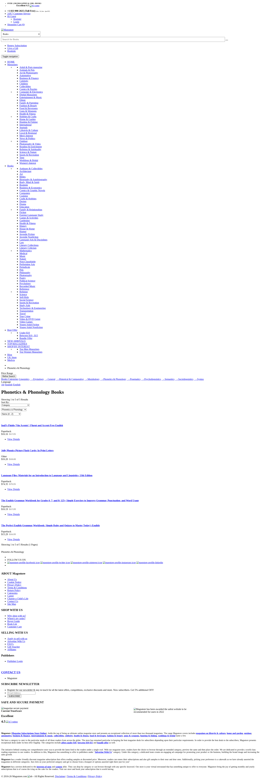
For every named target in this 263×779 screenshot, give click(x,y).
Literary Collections (29, 245)
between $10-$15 (85, 743)
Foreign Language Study (31, 215)
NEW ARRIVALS (16, 341)
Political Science (27, 280)
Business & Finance (29, 78)
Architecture (25, 171)
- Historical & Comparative (70, 379)
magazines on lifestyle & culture (211, 733)
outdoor (247, 733)
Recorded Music (27, 286)
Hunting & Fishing (28, 122)
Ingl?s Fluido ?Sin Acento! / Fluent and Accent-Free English (32, 425)
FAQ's (10, 644)
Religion (23, 291)
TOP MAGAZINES (17, 343)
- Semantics (167, 379)
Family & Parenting (28, 103)
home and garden (235, 733)
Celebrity (23, 81)
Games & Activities (28, 218)
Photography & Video (30, 144)
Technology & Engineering (32, 308)
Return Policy (14, 590)
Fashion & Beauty (28, 105)
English (16, 384)
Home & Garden (27, 119)
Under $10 (24, 332)
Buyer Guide (13, 621)
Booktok (11, 51)
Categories (12, 593)
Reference (24, 289)
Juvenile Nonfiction (28, 237)
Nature (22, 259)
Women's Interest (27, 163)
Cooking (23, 196)
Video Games (26, 322)
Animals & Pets (27, 70)
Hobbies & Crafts (27, 116)
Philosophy (24, 272)
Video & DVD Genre (29, 319)
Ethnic (22, 100)
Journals (23, 127)
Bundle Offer (25, 338)
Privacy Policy (14, 585)
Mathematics (25, 250)
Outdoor (23, 141)
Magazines (12, 64)
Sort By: (5, 402)
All (2, 384)
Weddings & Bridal (28, 160)
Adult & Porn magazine (30, 67)
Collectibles (25, 86)
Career (10, 596)
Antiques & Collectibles (30, 168)
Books (10, 166)
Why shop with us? (16, 615)
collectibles (59, 736)
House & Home (27, 228)
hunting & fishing (148, 736)
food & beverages (98, 736)
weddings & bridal (166, 736)
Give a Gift (12, 48)
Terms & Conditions (17, 587)
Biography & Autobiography (33, 179)
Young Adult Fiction (29, 324)
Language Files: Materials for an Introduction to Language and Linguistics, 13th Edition (46, 475)
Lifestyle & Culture (28, 130)
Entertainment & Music (30, 97)
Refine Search (8, 376)
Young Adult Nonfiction (31, 327)
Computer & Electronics (31, 92)
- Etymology (37, 379)
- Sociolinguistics (184, 379)
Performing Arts (27, 264)
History (23, 226)
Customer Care (14, 626)
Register (17, 19)
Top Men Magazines (29, 349)
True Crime (24, 316)
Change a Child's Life (17, 598)
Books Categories (9, 379)
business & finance (21, 736)
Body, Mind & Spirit (29, 182)
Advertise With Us (16, 641)
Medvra (11, 360)
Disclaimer (60, 776)
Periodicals (24, 267)
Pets (21, 270)
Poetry (22, 278)
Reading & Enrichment (30, 146)
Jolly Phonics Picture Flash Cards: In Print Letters (27, 450)
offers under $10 (68, 743)
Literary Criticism (27, 248)
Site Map (11, 604)
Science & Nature (28, 152)
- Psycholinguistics (151, 379)
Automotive (25, 75)
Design (22, 201)
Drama (22, 204)
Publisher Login (15, 661)
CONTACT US (10, 672)
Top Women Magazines (30, 352)
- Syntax (199, 379)
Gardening (24, 220)
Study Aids (24, 305)
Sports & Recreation (29, 155)
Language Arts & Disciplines (33, 239)
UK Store (12, 357)
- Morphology (92, 379)
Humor (22, 231)
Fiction (22, 212)
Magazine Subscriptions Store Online (29, 733)
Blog (9, 354)
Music (22, 256)
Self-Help (24, 297)
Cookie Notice (14, 582)
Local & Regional (28, 133)
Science (23, 294)
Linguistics (24, 379)
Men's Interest (26, 135)
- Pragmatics (133, 379)
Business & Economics (30, 187)
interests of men (44, 767)
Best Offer (12, 330)
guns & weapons (131, 736)
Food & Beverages (28, 108)
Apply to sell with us (17, 638)
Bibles (22, 176)
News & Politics (27, 138)
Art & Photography (28, 72)
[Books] (227, 40)
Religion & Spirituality (30, 149)
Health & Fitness (27, 114)
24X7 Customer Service (18, 13)
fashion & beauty (115, 736)
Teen (21, 157)
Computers (24, 193)
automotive (6, 736)
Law (21, 242)
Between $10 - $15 (28, 335)
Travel (22, 313)
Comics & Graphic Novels (32, 190)
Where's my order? (16, 618)
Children (23, 83)
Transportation (26, 311)
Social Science (26, 300)
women (59, 767)
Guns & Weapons (28, 111)
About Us (12, 579)
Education (24, 207)
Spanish (8, 384)
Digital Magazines (28, 94)
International (25, 124)
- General (49, 379)
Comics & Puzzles (28, 89)
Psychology (25, 283)
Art (21, 174)
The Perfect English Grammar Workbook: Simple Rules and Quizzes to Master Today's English (50, 525)
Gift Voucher (13, 646)
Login (16, 22)
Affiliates (11, 649)
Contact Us (12, 601)
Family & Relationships (30, 209)
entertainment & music (42, 736)
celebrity (69, 736)
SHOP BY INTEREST (18, 346)
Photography (25, 275)
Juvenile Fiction (27, 234)
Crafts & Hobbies (27, 198)
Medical (23, 253)
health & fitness (81, 736)
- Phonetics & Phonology (113, 379)
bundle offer (103, 743)
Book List (12, 624)
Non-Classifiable (27, 261)
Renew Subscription (17, 45)
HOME (11, 62)
